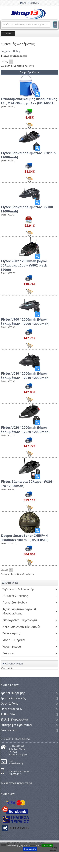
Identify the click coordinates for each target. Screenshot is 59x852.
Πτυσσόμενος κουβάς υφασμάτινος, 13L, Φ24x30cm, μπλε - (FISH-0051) (29, 101)
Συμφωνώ (47, 845)
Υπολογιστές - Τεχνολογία (19, 620)
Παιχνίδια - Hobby (10, 51)
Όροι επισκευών (11, 709)
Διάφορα (8, 653)
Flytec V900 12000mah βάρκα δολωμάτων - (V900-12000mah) (25, 321)
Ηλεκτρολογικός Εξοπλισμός (21, 627)
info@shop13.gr (16, 763)
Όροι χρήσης (30, 849)
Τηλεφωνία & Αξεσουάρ (18, 589)
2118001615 (31, 3)
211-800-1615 (15, 774)
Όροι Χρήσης (9, 703)
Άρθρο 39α (8, 714)
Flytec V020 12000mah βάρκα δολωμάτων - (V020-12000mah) (25, 429)
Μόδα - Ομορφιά (13, 640)
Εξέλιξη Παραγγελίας (14, 719)
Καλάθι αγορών (13, 663)
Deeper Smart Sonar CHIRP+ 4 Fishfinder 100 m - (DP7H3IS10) (24, 537)
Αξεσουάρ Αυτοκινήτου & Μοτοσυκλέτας (19, 611)
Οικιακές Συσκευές (15, 596)
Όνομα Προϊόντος (29, 72)
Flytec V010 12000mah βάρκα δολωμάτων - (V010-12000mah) (25, 375)
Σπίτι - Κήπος (11, 633)
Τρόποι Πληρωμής (13, 693)
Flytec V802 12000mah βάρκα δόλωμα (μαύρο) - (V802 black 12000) (24, 265)
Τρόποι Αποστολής (13, 698)
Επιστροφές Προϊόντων (16, 725)
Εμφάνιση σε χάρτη (18, 754)
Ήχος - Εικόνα (11, 646)
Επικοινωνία (9, 730)
